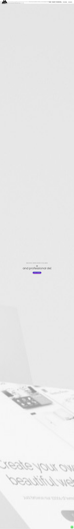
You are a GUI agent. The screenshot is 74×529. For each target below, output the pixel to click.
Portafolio (65, 2)
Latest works (37, 272)
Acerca (53, 2)
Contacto (70, 2)
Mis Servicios (59, 2)
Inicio (50, 2)
